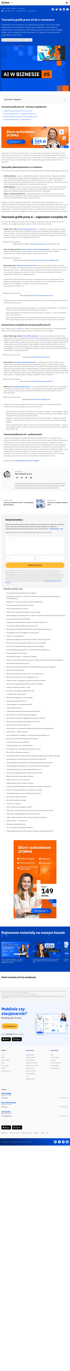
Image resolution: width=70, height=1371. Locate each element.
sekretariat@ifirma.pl (6, 1116)
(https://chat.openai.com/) (38, 244)
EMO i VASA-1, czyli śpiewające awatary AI (17, 752)
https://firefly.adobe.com (31, 336)
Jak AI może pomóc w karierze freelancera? (18, 725)
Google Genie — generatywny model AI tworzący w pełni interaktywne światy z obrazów (29, 810)
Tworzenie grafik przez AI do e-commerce (17, 609)
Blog (52, 1054)
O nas (2, 1054)
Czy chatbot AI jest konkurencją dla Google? (18, 619)
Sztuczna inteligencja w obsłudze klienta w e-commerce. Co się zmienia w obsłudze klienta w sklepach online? (36, 615)
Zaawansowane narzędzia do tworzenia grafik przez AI (21, 116)
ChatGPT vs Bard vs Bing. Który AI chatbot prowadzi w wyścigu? (23, 612)
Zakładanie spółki (30, 1057)
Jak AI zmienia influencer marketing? (16, 800)
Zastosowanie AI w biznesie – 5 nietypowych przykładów (21, 656)
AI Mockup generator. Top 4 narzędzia (27, 461)
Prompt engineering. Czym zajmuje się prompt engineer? (21, 593)
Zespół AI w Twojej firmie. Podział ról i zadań (18, 687)
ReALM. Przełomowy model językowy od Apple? (19, 807)
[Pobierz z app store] (6, 1039)
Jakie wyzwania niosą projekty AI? (15, 670)
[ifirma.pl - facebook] (55, 1141)
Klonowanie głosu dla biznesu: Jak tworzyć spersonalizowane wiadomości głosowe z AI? (29, 831)
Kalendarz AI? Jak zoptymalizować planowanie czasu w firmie (22, 721)
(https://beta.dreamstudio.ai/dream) (42, 381)
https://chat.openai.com (28, 229)
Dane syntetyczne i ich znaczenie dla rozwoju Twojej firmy (21, 715)
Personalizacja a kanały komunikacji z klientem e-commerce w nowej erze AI (26, 622)
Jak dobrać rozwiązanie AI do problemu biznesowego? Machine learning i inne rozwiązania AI (31, 667)
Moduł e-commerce (31, 1071)
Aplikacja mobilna (30, 1079)
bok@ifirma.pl (4, 1097)
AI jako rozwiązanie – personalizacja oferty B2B (19, 704)
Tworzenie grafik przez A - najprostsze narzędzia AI (20, 114)
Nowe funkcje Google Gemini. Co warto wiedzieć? (19, 697)
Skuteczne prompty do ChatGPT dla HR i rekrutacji (20, 605)
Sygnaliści (36, 1132)
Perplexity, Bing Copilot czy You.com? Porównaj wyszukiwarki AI (23, 793)
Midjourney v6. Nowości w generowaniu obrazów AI (20, 776)
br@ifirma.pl (4, 1106)
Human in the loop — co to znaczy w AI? (16, 820)
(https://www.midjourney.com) (41, 399)
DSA (47, 1132)
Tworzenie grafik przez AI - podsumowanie (17, 119)
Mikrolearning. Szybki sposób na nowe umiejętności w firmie (22, 677)
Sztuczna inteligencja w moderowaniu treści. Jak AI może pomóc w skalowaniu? (27, 766)
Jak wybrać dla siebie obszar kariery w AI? (17, 663)
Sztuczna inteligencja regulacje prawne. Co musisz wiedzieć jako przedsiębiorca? (28, 650)
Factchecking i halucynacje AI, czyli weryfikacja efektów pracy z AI (24, 769)
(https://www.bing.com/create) (44, 295)
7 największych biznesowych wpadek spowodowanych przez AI (23, 711)
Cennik (3, 1057)
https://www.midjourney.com (21, 386)
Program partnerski (6, 1071)
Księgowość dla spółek (31, 1062)
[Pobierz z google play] (17, 1039)
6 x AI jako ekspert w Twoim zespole (16, 694)
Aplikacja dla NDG (30, 1073)
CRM (27, 1076)
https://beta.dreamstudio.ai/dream (24, 362)
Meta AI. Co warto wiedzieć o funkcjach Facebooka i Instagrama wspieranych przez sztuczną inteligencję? (34, 660)
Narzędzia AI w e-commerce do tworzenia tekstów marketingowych (24, 602)
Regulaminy (4, 1132)
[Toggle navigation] (67, 3)
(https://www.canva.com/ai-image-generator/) (45, 260)
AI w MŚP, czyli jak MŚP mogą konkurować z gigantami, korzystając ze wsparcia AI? (28, 786)
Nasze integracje (55, 1065)
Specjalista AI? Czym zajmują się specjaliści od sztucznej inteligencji (24, 684)
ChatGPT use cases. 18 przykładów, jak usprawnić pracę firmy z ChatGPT (26, 680)
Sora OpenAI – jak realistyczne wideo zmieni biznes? (20, 691)
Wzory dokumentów (56, 1062)
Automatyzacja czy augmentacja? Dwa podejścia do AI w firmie (23, 814)
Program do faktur (30, 1068)
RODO (42, 1132)
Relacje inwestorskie (27, 1132)
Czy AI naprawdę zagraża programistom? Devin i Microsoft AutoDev (24, 773)
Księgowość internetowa (32, 1065)
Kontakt (3, 1068)
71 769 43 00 (64, 1116)
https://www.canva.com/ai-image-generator (36, 249)
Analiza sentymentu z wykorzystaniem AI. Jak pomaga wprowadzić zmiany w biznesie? (29, 762)
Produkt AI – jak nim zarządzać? (15, 636)
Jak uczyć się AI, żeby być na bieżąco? (16, 797)
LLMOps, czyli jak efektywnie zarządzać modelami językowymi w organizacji (26, 817)
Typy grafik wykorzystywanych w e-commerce (18, 111)
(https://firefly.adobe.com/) (42, 357)
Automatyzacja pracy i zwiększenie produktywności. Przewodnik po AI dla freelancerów (29, 728)
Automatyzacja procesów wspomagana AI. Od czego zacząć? (22, 632)
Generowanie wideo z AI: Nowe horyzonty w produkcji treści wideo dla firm (26, 759)
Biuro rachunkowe (30, 1060)
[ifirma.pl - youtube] (67, 1141)
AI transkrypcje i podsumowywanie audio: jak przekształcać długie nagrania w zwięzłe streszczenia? (33, 756)
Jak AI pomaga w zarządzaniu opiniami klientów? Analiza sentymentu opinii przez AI (28, 629)
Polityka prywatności (14, 1132)
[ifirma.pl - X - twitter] (59, 1141)
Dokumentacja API (55, 1068)
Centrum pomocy (55, 1057)
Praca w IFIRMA (5, 1060)
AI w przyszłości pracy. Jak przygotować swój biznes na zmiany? (23, 749)
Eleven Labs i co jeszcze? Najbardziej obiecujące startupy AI (22, 738)
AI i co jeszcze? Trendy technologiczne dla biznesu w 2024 (22, 626)
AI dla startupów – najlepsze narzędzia (16, 732)
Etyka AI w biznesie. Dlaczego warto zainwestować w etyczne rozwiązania (26, 643)
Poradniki (53, 1060)
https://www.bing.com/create (26, 265)
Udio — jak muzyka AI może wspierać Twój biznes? (19, 827)
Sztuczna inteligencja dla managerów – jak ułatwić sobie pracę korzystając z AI (27, 735)
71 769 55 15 (64, 1097)
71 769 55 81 (64, 1106)
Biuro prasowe (5, 1065)
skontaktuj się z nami (56, 529)
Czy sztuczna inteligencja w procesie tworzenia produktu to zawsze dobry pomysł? (28, 639)
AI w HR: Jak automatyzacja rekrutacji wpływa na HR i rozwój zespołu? (25, 646)
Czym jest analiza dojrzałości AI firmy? (16, 701)
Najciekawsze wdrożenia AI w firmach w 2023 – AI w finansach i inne (24, 674)
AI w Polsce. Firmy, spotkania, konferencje (17, 742)
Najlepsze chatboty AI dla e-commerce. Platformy (19, 783)
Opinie (3, 1062)
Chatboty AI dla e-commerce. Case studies (17, 779)
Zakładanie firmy (30, 1054)
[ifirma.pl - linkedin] (63, 1141)
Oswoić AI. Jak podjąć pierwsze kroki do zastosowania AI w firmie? (24, 790)
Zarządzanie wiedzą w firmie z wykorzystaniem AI (19, 745)
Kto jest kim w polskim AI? (13, 803)
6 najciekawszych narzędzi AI (14, 708)
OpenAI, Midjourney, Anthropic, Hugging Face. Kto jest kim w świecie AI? (25, 718)
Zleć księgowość (9, 1026)
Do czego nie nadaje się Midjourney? (16, 824)
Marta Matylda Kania (9, 11)
